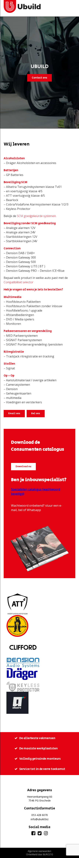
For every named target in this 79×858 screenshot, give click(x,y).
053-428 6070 (39, 815)
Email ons (14, 413)
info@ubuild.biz (40, 819)
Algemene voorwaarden (39, 851)
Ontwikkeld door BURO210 (39, 854)
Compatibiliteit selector (18, 282)
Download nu (23, 466)
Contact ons (39, 77)
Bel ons (35, 413)
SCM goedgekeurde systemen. (36, 216)
